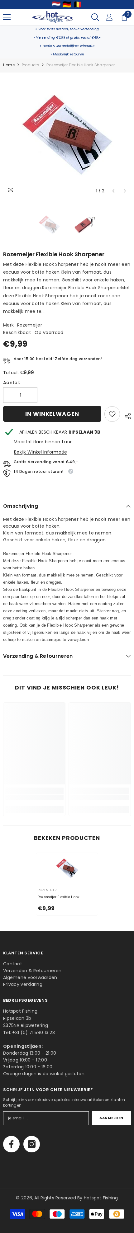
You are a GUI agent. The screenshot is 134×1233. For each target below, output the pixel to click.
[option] (67, 135)
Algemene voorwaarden (30, 977)
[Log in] (109, 17)
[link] (67, 29)
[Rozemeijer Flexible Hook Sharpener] (67, 868)
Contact (12, 964)
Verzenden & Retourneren (32, 970)
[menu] (7, 17)
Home (9, 65)
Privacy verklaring (22, 984)
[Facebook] (11, 1144)
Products (30, 65)
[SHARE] (125, 415)
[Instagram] (31, 1144)
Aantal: (11, 382)
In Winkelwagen (52, 414)
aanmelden (111, 1117)
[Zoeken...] (95, 17)
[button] (113, 191)
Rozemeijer (29, 325)
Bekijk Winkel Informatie (40, 452)
